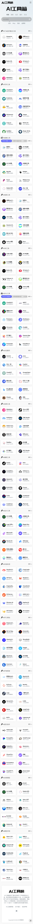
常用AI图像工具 (6, 141)
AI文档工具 (26, 296)
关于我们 (17, 906)
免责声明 (24, 906)
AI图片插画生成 (17, 141)
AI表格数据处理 (17, 296)
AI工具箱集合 (21, 920)
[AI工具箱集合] (7, 2)
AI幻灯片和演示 (6, 296)
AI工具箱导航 (9, 906)
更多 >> (30, 31)
